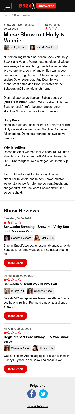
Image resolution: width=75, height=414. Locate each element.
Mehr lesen (15, 263)
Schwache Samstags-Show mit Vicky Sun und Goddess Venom (36, 228)
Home (7, 15)
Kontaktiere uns (37, 406)
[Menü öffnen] (8, 6)
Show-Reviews (22, 15)
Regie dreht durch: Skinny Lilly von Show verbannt (36, 339)
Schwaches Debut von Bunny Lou (30, 283)
